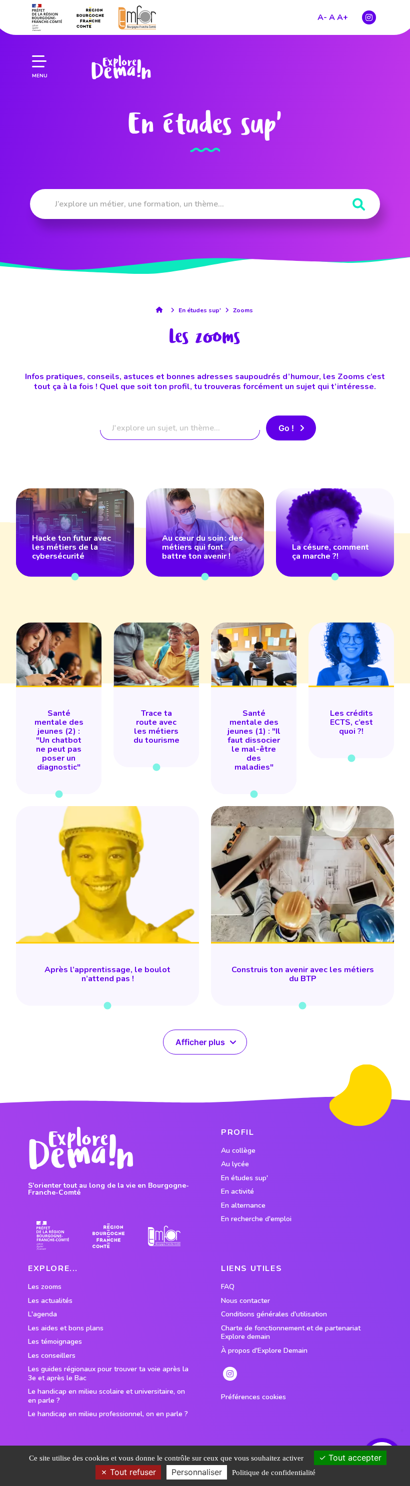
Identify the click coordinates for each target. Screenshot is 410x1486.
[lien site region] (90, 17)
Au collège (238, 1150)
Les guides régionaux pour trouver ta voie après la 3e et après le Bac (108, 1373)
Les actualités (50, 1300)
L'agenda (42, 1314)
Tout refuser (132, 1472)
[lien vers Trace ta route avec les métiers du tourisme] (156, 695)
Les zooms (45, 1286)
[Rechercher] (358, 204)
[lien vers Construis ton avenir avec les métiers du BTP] (302, 906)
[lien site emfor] (137, 17)
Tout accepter (354, 1458)
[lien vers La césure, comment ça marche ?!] (335, 532)
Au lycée (235, 1164)
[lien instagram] (369, 17)
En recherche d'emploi (256, 1219)
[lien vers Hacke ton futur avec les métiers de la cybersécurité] (75, 532)
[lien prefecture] (47, 17)
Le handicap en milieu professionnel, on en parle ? (108, 1414)
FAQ (227, 1286)
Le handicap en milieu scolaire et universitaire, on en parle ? (106, 1396)
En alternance (243, 1205)
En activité (237, 1191)
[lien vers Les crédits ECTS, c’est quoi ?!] (351, 690)
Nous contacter (245, 1300)
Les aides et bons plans (66, 1328)
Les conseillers (52, 1355)
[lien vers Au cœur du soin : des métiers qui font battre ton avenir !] (205, 532)
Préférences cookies (253, 1397)
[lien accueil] (161, 310)
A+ (342, 17)
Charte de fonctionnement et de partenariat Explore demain (290, 1332)
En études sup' (199, 310)
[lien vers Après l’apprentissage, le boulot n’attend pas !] (107, 906)
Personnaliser (197, 1472)
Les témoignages (55, 1341)
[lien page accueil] (121, 67)
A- (322, 17)
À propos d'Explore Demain (264, 1350)
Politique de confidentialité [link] (274, 1473)
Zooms (243, 310)
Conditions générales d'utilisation (274, 1314)
